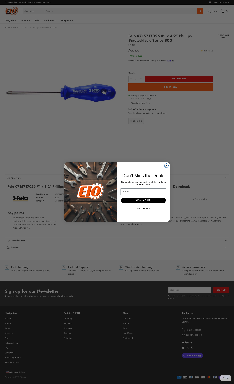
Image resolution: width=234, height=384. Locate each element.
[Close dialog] (166, 166)
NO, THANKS (143, 208)
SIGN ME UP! (143, 200)
